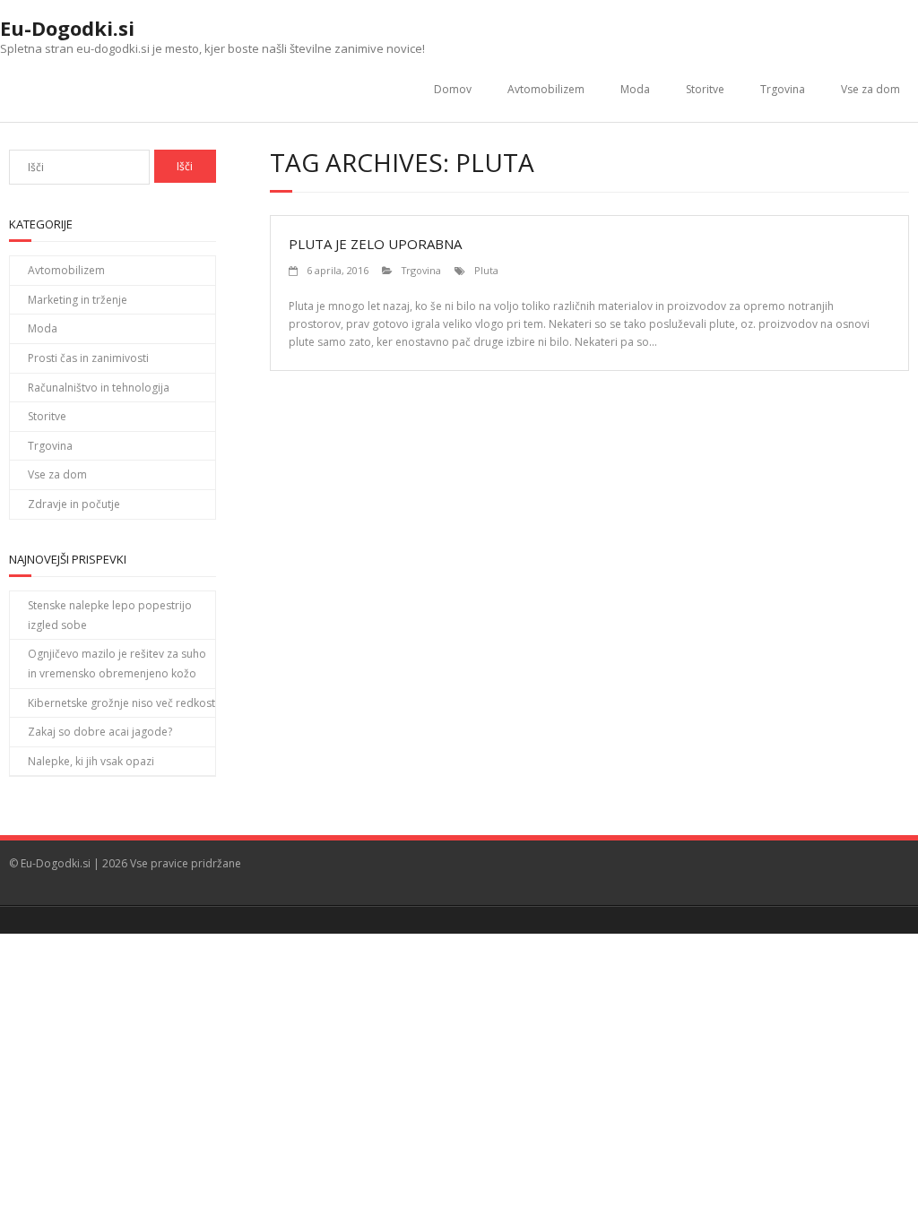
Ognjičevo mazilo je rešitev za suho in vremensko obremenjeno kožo (117, 663)
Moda (635, 89)
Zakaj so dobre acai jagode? (100, 731)
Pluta (486, 270)
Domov (453, 89)
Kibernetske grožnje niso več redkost (121, 703)
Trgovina (782, 89)
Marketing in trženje (77, 299)
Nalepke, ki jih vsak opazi (91, 761)
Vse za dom (870, 89)
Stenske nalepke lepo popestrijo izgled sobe (110, 615)
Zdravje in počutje (74, 504)
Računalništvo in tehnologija (98, 387)
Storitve (705, 89)
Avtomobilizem (546, 89)
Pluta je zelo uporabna (375, 244)
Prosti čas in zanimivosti (88, 358)
